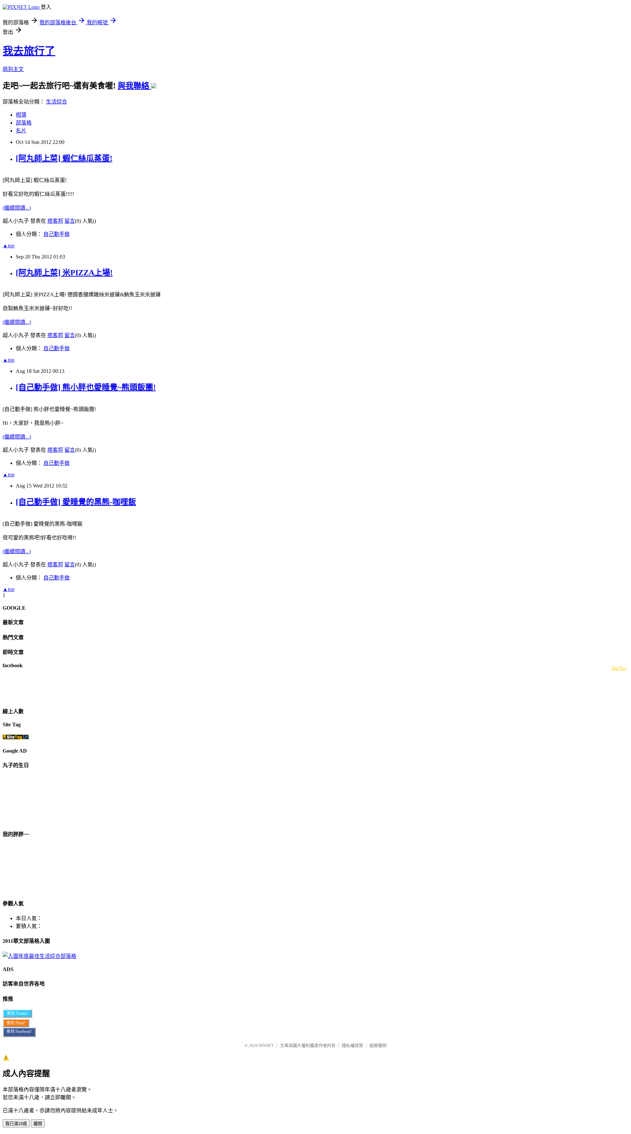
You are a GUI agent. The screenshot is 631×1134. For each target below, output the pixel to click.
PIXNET (266, 1045)
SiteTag (619, 667)
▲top (8, 245)
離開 (38, 1123)
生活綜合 (56, 101)
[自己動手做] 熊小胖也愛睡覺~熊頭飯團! (86, 387)
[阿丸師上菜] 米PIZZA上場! (64, 272)
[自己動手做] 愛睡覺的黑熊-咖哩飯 (76, 502)
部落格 (24, 122)
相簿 (21, 115)
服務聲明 (377, 1045)
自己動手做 (56, 234)
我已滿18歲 (16, 1123)
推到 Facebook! (19, 1031)
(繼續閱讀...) (17, 208)
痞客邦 (55, 221)
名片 (21, 130)
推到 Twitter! (17, 1013)
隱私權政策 (352, 1045)
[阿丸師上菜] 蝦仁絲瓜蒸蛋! (64, 158)
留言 (69, 221)
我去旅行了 (29, 51)
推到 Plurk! (16, 1023)
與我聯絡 (134, 85)
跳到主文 (13, 69)
